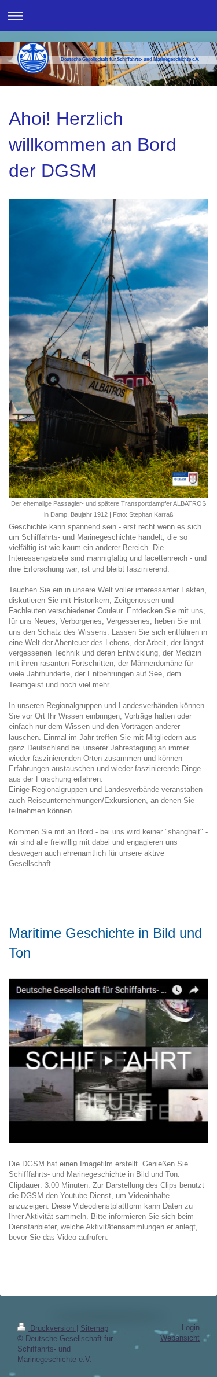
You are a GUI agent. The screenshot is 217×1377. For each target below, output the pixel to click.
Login (191, 1327)
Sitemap (94, 1328)
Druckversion (52, 1328)
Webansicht (180, 1338)
